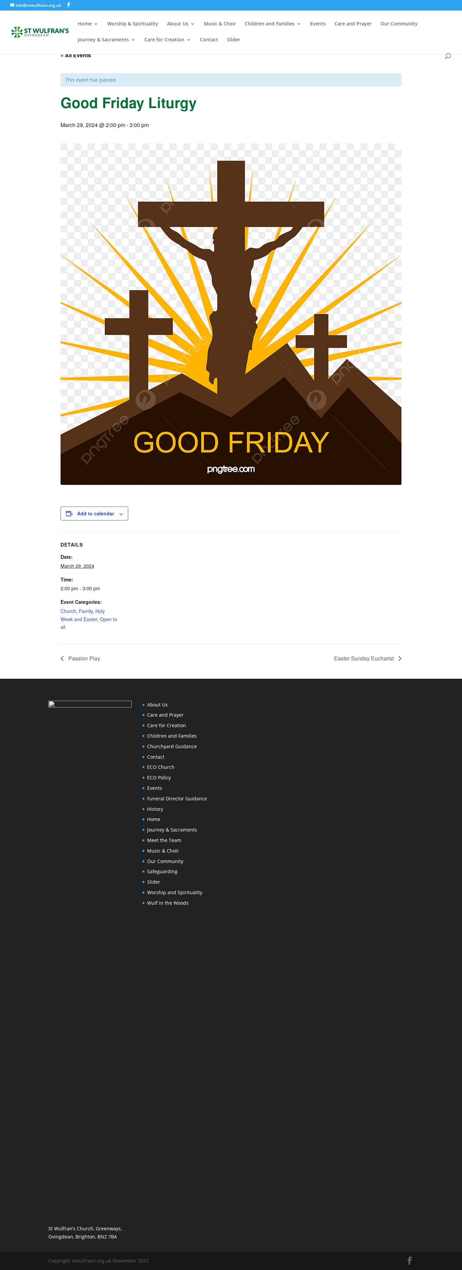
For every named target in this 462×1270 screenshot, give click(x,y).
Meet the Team (164, 840)
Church (68, 611)
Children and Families (270, 24)
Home (85, 24)
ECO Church (161, 767)
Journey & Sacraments (103, 40)
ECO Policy (159, 777)
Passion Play (83, 658)
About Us (177, 24)
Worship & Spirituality (132, 24)
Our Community (399, 24)
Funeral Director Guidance (177, 798)
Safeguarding (162, 871)
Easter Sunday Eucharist (364, 658)
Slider (233, 40)
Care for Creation (164, 40)
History (155, 809)
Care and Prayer (353, 24)
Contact (209, 40)
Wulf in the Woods (168, 903)
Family (86, 611)
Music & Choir (220, 24)
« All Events (76, 55)
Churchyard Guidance (172, 746)
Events (318, 24)
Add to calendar (95, 513)
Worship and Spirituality (174, 892)
